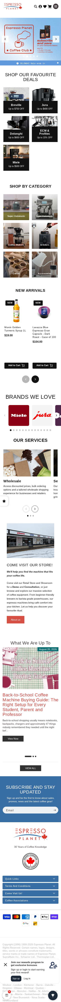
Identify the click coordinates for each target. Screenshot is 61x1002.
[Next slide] (56, 39)
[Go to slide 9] (35, 430)
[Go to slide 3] (30, 56)
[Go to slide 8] (32, 430)
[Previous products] (25, 379)
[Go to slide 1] (24, 56)
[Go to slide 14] (50, 430)
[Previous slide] (5, 39)
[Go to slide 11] (41, 430)
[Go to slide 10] (38, 430)
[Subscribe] (54, 810)
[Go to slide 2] (27, 56)
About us (15, 619)
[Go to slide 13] (47, 430)
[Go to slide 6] (26, 430)
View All (30, 768)
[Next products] (35, 379)
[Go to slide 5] (37, 56)
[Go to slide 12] (44, 430)
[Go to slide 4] (34, 56)
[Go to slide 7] (29, 430)
